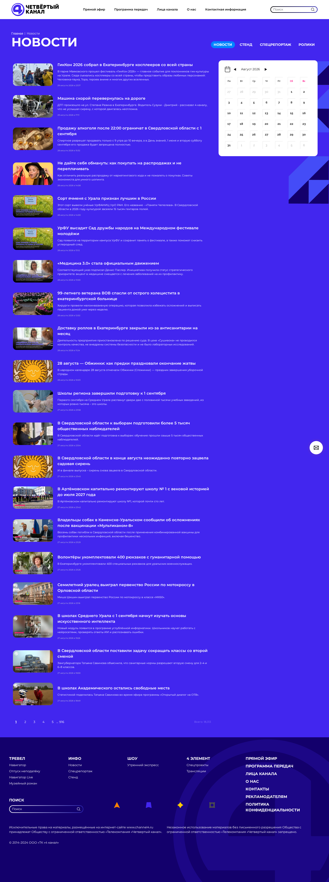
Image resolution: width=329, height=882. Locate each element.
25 (241, 134)
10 (229, 113)
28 (241, 92)
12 (254, 113)
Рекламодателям (266, 796)
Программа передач (131, 9)
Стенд (246, 45)
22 (291, 124)
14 (279, 113)
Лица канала (167, 9)
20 (266, 124)
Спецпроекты (197, 765)
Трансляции (196, 771)
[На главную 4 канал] (35, 9)
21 (279, 124)
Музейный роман (23, 783)
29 (254, 92)
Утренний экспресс (143, 765)
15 (291, 113)
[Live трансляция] (17, 864)
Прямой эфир (94, 9)
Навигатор (17, 765)
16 (304, 113)
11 (241, 113)
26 (254, 134)
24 (229, 134)
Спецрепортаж (275, 45)
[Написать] (316, 447)
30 (266, 92)
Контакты (257, 789)
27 (229, 92)
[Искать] (313, 9)
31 (278, 92)
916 (61, 722)
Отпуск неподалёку (24, 771)
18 (241, 124)
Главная (17, 33)
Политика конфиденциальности (273, 807)
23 (304, 124)
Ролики (307, 45)
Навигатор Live (21, 777)
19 (254, 124)
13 (266, 113)
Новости (223, 45)
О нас (191, 9)
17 (229, 124)
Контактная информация (225, 9)
